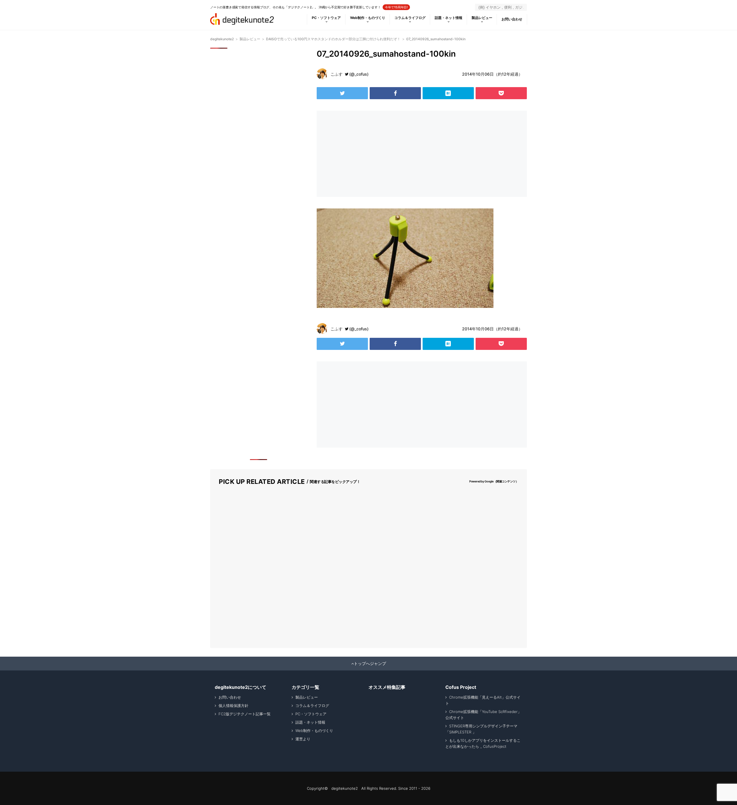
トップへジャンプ (370, 664)
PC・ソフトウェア (326, 18)
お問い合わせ (512, 19)
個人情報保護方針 (233, 705)
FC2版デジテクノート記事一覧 (245, 714)
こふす (336, 74)
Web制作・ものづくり (367, 18)
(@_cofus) (358, 74)
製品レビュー (482, 18)
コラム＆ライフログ (410, 18)
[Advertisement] (368, 154)
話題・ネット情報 (448, 18)
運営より (302, 739)
